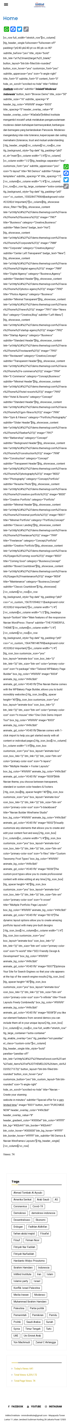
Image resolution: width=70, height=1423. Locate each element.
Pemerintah (20, 1315)
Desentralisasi (22, 1219)
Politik (17, 1322)
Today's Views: (21, 1368)
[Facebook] (66, 173)
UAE (16, 1335)
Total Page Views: (23, 1381)
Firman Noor (32, 1240)
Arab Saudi (43, 1199)
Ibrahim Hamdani (23, 1267)
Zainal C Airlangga (45, 1342)
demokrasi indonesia (43, 1213)
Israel (37, 1281)
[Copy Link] (66, 186)
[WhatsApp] (66, 166)
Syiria (17, 1328)
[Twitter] (66, 179)
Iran (39, 1274)
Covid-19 (38, 1206)
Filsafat (44, 1233)
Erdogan (18, 1226)
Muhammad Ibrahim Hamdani (30, 1301)
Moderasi (39, 1294)
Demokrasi (20, 1213)
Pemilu (53, 1315)
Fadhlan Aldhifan (37, 1226)
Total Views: (20, 1375)
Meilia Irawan (21, 1294)
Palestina (19, 1308)
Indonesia (43, 1267)
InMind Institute (22, 1274)
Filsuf (17, 1240)
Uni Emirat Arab (32, 1335)
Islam (50, 1274)
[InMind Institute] (40, 6)
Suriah (49, 1322)
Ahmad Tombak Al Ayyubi (28, 1192)
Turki (48, 1328)
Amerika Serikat (22, 1199)
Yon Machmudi (22, 1342)
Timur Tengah (33, 1328)
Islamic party (21, 1281)
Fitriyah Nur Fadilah (24, 1247)
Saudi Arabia (33, 1322)
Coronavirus (20, 1206)
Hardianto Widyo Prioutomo (29, 1260)
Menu (8, 4)
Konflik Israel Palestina (27, 1287)
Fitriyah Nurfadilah (24, 1253)
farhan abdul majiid (24, 1233)
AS (56, 1199)
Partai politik (37, 1308)
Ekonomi (40, 1219)
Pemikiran (37, 1315)
